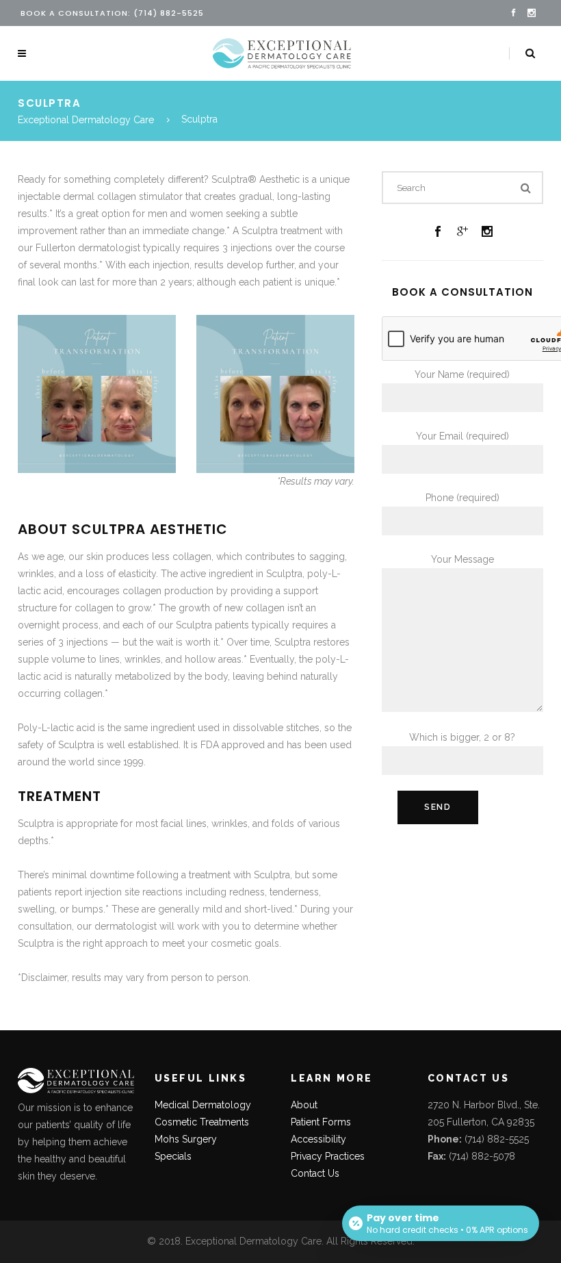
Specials (173, 1156)
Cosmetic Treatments (202, 1122)
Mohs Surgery (186, 1139)
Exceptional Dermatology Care (86, 120)
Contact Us (315, 1173)
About (304, 1104)
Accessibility (318, 1139)
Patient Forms (321, 1122)
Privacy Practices (328, 1156)
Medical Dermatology (203, 1104)
